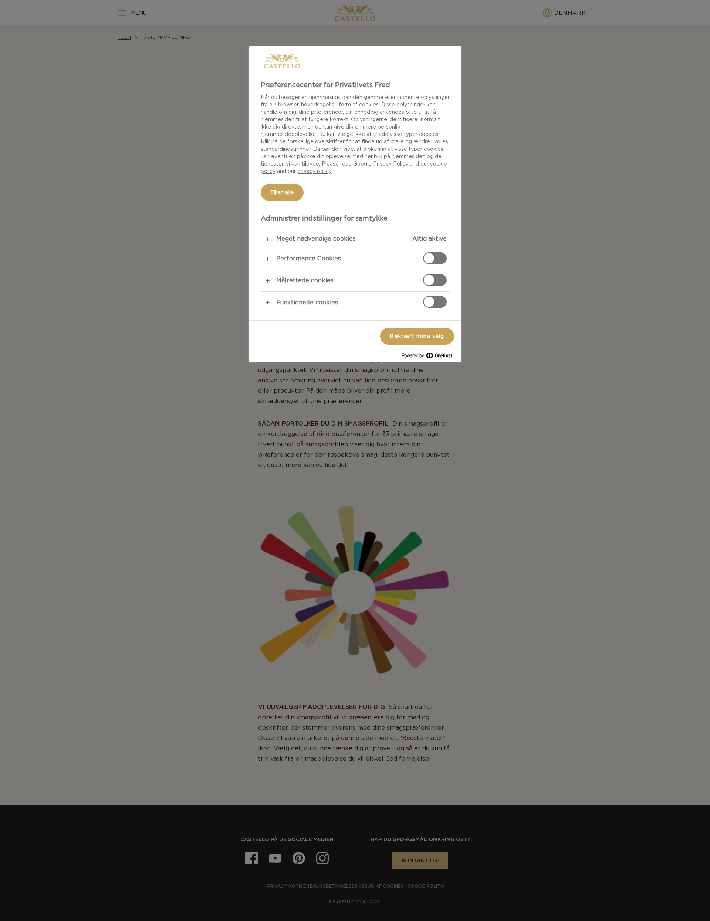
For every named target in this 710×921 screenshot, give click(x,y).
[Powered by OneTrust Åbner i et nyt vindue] (430, 357)
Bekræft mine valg (417, 336)
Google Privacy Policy (380, 164)
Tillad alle (282, 192)
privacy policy (314, 171)
